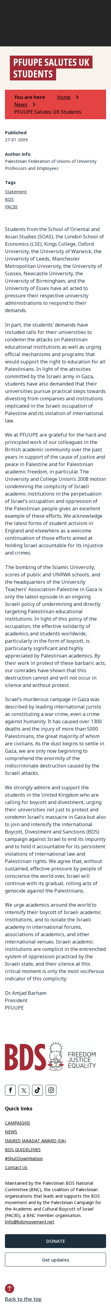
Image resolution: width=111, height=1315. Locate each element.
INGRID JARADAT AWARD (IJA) (35, 1141)
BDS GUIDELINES (23, 1149)
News (20, 104)
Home (64, 97)
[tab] (35, 97)
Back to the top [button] (23, 1299)
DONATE (55, 1241)
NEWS (11, 1132)
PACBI (11, 207)
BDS (9, 199)
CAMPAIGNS (17, 1123)
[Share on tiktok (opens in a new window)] (37, 1090)
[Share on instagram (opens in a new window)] (51, 1090)
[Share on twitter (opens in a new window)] (23, 1090)
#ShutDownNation (24, 1158)
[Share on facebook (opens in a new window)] (10, 1090)
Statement (16, 191)
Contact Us (16, 1167)
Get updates (55, 1260)
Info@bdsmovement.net (29, 1222)
